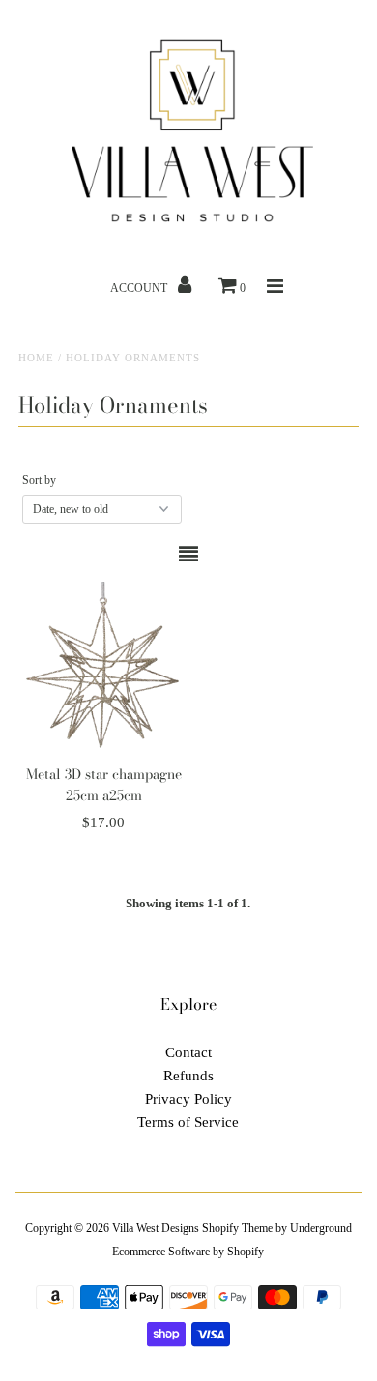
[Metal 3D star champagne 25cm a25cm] (103, 668)
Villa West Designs (155, 1228)
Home (36, 357)
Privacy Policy (188, 1099)
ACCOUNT (140, 288)
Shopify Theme (237, 1228)
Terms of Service (188, 1122)
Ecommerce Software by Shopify (188, 1251)
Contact (188, 1052)
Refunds (188, 1075)
